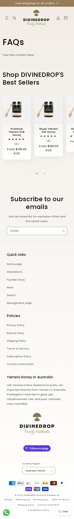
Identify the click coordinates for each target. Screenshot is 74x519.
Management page (19, 303)
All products (14, 272)
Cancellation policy (38, 510)
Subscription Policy (19, 356)
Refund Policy (15, 333)
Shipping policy (26, 504)
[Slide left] (29, 173)
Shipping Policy (16, 341)
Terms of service (60, 499)
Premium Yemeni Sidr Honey (17, 132)
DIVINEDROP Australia (35, 495)
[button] (7, 18)
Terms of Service (18, 348)
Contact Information (20, 364)
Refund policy (23, 499)
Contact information (48, 504)
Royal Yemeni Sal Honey (48, 130)
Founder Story (16, 279)
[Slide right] (44, 173)
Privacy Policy (15, 325)
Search (11, 295)
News (10, 287)
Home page (14, 264)
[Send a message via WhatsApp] (6, 512)
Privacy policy (41, 499)
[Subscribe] (63, 231)
